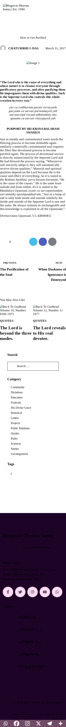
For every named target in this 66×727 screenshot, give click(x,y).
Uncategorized (19, 453)
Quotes (33, 31)
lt (11, 473)
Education (17, 397)
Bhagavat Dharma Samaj (27, 714)
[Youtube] (45, 592)
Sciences (16, 443)
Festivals (16, 402)
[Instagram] (32, 592)
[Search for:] (33, 366)
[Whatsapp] (57, 592)
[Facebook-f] (8, 592)
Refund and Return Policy (46, 702)
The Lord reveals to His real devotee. (49, 333)
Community (18, 387)
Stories (15, 448)
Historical (16, 412)
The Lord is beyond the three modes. (16, 333)
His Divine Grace (21, 407)
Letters (15, 418)
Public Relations (20, 428)
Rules (14, 438)
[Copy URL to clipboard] (62, 242)
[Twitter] (20, 592)
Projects (15, 423)
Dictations (17, 392)
